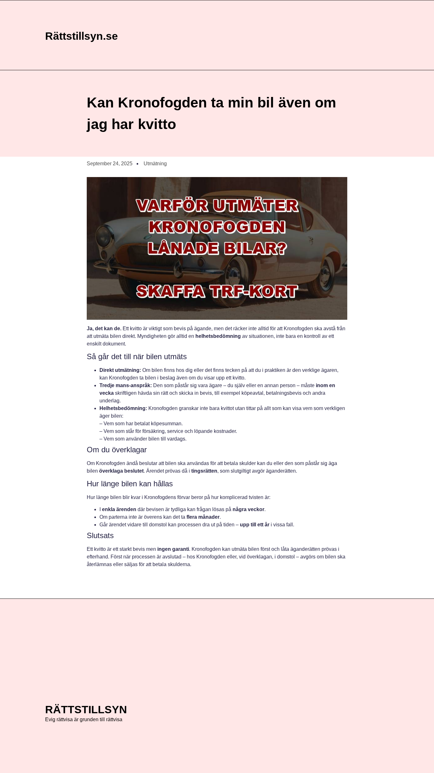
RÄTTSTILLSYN (86, 709)
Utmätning (155, 163)
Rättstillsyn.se (81, 36)
